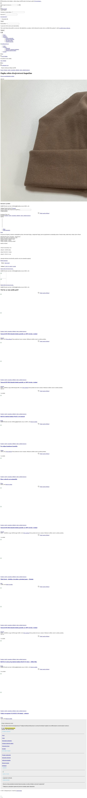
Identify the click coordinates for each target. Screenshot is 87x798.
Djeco (2, 483)
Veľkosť (2, 208)
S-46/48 (14, 266)
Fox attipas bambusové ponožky (9, 446)
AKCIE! (5, 36)
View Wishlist (3, 60)
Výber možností (8, 339)
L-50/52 (6, 266)
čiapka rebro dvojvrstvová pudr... (7, 285)
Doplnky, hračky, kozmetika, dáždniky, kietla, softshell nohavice (17, 70)
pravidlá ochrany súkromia (64, 28)
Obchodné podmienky (7, 740)
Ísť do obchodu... (37, 1)
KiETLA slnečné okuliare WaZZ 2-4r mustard (13, 416)
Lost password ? (4, 16)
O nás (4, 46)
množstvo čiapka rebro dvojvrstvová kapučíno (10, 209)
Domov (2, 70)
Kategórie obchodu (6, 757)
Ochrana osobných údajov (11, 50)
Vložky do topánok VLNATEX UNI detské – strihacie (15, 713)
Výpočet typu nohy (9, 41)
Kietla (2, 420)
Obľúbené (4, 765)
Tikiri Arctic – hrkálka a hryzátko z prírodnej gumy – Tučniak (17, 579)
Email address (4, 23)
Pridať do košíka (4, 211)
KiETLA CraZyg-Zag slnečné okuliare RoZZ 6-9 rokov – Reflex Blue (19, 661)
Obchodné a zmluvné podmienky (12, 49)
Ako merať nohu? (9, 40)
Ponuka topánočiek (9, 38)
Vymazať (14, 208)
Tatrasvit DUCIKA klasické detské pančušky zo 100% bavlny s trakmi (19, 334)
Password (3, 14)
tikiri (1, 583)
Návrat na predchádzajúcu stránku (7, 76)
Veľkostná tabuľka (6, 760)
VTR (2, 717)
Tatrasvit (2, 338)
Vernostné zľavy (5, 746)
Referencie (8, 48)
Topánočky (5, 37)
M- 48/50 (10, 266)
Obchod (4, 47)
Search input (3, 5)
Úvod (4, 34)
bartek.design (19, 790)
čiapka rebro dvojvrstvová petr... (7, 268)
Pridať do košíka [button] (34, 421)
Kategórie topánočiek (10, 39)
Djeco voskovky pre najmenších (9, 479)
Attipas (2, 450)
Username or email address (6, 12)
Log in (2, 21)
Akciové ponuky (5, 763)
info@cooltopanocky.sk (10, 728)
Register (2, 30)
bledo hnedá (7, 263)
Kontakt (4, 51)
